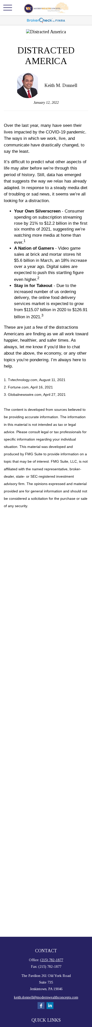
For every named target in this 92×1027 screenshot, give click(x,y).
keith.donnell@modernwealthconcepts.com (46, 997)
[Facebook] (41, 1005)
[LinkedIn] (50, 1005)
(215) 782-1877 (51, 960)
